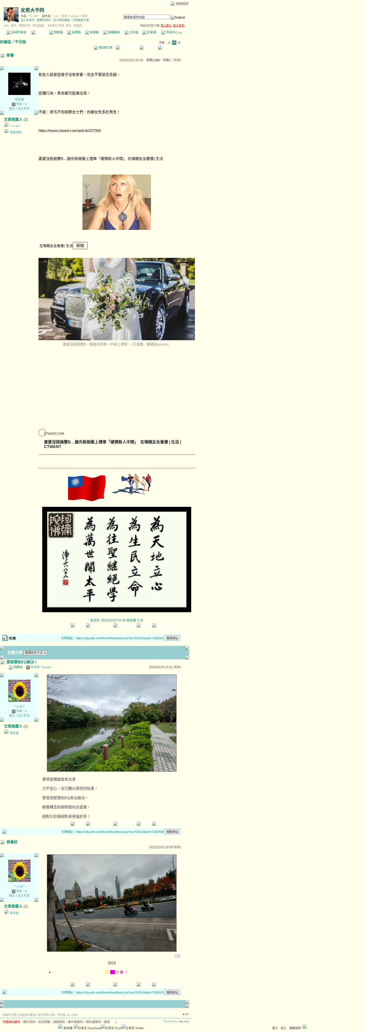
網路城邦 (182, 3)
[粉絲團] (60, 1027)
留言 (12, 108)
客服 (107, 1022)
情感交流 (24, 25)
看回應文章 (105, 47)
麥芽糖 (19, 99)
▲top (185, 1014)
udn (6, 25)
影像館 (94, 32)
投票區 (76, 32)
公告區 (133, 32)
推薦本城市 (44, 20)
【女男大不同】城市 (58, 25)
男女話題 (38, 25)
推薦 (177, 60)
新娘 (80, 245)
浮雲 (64, 16)
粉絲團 (68, 1028)
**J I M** (34, 16)
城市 (13, 25)
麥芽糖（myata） (42, 667)
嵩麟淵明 (16, 132)
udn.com (184, 1021)
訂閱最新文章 (81, 20)
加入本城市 (27, 20)
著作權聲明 (75, 1022)
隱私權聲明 (93, 1022)
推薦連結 (113, 32)
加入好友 (24, 108)
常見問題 (44, 1022)
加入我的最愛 (61, 20)
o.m (56, 16)
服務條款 (59, 1022)
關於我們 (29, 1022)
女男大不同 (32, 10)
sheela (75, 16)
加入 (284, 1028)
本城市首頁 (18, 32)
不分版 (20, 42)
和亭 (85, 16)
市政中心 (173, 32)
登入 (275, 1028)
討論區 (40, 32)
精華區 (58, 32)
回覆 (177, 956)
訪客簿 (151, 32)
